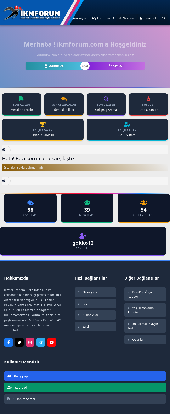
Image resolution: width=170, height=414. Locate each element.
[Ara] (164, 18)
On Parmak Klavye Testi (143, 326)
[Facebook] (8, 342)
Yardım (87, 326)
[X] (19, 342)
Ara (84, 303)
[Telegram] (40, 342)
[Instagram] (30, 342)
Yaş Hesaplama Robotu (141, 310)
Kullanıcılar (90, 315)
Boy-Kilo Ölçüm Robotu (141, 294)
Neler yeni (89, 292)
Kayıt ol (20, 387)
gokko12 (83, 242)
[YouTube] (51, 342)
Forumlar (103, 18)
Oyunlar (137, 339)
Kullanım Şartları (24, 399)
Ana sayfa (79, 18)
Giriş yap (20, 376)
